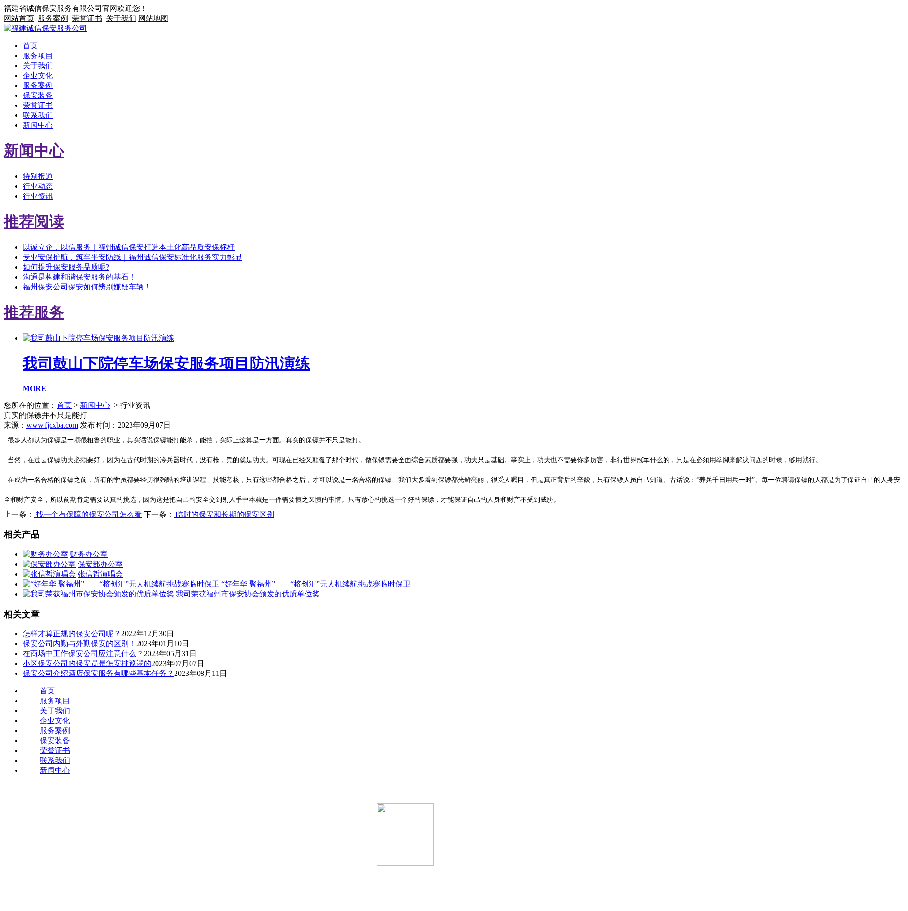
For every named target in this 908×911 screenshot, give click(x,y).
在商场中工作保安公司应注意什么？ (83, 653)
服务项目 (38, 56)
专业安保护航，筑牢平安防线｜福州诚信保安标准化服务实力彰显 (132, 257)
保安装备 (38, 95)
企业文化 (38, 75)
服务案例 (38, 85)
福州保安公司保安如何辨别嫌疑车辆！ (87, 287)
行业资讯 (38, 196)
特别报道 (38, 176)
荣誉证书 (38, 105)
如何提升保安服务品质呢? (66, 267)
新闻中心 (38, 125)
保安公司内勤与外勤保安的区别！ (79, 643)
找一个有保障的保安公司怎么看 (88, 514)
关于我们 (38, 65)
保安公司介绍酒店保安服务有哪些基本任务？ (98, 673)
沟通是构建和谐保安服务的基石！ (79, 277)
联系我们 (38, 115)
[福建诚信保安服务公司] (45, 28)
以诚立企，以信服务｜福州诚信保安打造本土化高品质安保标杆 (129, 247)
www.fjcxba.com (52, 425)
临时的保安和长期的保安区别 (224, 514)
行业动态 (38, 186)
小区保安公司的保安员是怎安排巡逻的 (87, 663)
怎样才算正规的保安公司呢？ (72, 634)
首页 (30, 46)
